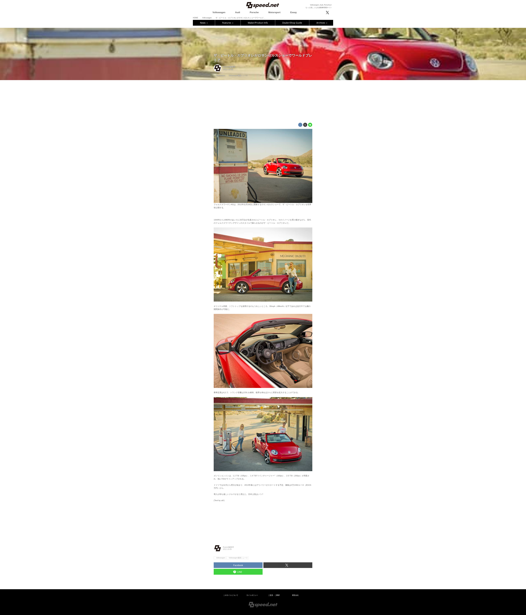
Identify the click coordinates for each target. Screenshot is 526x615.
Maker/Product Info (258, 22)
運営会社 (295, 595)
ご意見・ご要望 (274, 595)
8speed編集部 (229, 67)
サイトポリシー (252, 595)
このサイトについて (230, 595)
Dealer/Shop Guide (292, 22)
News (203, 22)
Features (227, 22)
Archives (321, 22)
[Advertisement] (263, 101)
